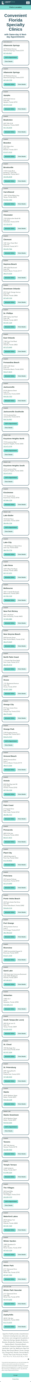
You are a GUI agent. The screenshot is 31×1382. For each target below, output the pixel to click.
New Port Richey (10, 611)
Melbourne (8, 588)
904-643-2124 (7, 908)
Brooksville (8, 167)
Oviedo (6, 781)
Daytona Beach (10, 264)
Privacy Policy (15, 1379)
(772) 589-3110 (8, 1005)
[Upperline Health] (8, 2)
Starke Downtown (11, 1115)
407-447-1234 (7, 323)
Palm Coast (8, 805)
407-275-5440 (7, 347)
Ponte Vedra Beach (11, 899)
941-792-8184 (7, 128)
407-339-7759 (7, 80)
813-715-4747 (7, 1323)
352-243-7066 (7, 249)
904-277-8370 (7, 372)
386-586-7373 (7, 815)
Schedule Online (9, 84)
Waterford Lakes (10, 1216)
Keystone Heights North (13, 439)
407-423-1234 (7, 1250)
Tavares (6, 1142)
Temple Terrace (10, 1165)
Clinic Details (8, 61)
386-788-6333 (7, 933)
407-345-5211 (7, 980)
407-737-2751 (7, 573)
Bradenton (8, 120)
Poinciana (7, 876)
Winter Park (8, 1266)
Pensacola (8, 830)
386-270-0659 (7, 642)
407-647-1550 (7, 1275)
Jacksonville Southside (13, 412)
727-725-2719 (7, 224)
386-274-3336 (7, 274)
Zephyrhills (8, 1315)
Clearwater (8, 215)
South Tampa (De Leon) (13, 1020)
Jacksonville (8, 387)
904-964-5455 (7, 1123)
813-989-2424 (7, 1173)
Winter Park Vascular (12, 1290)
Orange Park (8, 729)
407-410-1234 (7, 105)
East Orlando (9, 338)
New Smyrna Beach (11, 634)
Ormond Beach (10, 756)
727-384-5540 (7, 1077)
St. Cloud (7, 1044)
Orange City (8, 704)
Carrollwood (8, 192)
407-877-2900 (7, 689)
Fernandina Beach (11, 362)
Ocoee (6, 680)
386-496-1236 (7, 523)
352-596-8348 (7, 177)
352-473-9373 (7, 473)
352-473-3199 (7, 446)
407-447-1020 (7, 1226)
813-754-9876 (7, 861)
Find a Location (15, 7)
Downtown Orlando (11, 289)
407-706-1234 (7, 790)
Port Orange (8, 923)
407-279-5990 (7, 884)
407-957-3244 (7, 1052)
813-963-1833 (7, 200)
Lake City (7, 542)
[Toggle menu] (28, 2)
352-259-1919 (7, 1197)
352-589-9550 (7, 1150)
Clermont (7, 239)
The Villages (8, 1188)
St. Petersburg (9, 1067)
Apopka (6, 95)
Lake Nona (8, 565)
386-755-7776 (7, 550)
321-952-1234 (7, 596)
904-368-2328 (7, 1100)
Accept (15, 1375)
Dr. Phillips (8, 313)
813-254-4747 (7, 1029)
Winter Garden (9, 1241)
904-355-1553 (7, 396)
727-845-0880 (7, 619)
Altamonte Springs (11, 45)
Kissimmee (8, 492)
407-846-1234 (7, 500)
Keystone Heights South (14, 466)
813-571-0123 (7, 152)
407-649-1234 (7, 298)
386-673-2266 (7, 766)
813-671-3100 (7, 956)
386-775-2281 (7, 714)
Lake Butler (8, 515)
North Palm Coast (11, 657)
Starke (6, 1092)
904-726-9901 (7, 419)
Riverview (7, 948)
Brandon (7, 143)
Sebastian (7, 995)
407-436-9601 (7, 53)
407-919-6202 (7, 1300)
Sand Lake (8, 971)
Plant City (7, 853)
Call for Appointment (11, 57)
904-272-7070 (7, 737)
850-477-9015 (7, 838)
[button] (28, 1359)
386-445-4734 (7, 665)
